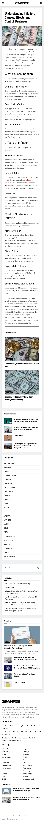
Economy (9, 359)
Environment (9, 492)
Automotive (9, 463)
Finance (7, 496)
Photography (9, 536)
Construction (10, 475)
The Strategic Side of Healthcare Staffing (17, 583)
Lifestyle (7, 516)
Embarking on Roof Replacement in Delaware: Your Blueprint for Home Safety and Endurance (25, 446)
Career (6, 471)
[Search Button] (38, 568)
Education (8, 484)
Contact (30, 816)
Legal (6, 512)
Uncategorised (10, 556)
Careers (21, 816)
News (6, 528)
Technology (9, 548)
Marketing (8, 520)
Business (7, 467)
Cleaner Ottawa (18, 435)
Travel (6, 552)
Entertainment (10, 488)
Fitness (7, 500)
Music (6, 524)
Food (6, 504)
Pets (6, 532)
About (3, 816)
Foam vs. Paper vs (10, 587)
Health (6, 508)
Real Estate (8, 540)
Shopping (8, 544)
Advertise (12, 816)
